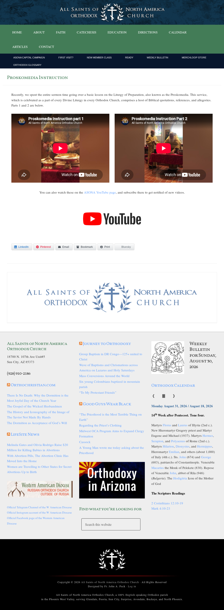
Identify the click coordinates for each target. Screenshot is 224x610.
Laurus (182, 425)
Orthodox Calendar (173, 386)
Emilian (174, 451)
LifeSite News (25, 435)
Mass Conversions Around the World (104, 376)
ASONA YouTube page (100, 192)
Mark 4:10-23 (160, 508)
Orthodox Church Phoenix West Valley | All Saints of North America (112, 12)
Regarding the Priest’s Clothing (100, 425)
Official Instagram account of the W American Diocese (39, 512)
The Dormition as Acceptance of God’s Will (37, 423)
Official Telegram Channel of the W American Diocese (39, 507)
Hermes (208, 435)
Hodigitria (180, 478)
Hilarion (168, 446)
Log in (132, 586)
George (206, 457)
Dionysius (182, 446)
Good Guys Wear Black (107, 404)
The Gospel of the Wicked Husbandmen (34, 406)
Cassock (85, 442)
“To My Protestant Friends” (97, 392)
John (182, 457)
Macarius (157, 467)
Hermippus (204, 446)
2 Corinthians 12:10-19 (167, 503)
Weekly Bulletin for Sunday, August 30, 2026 (202, 356)
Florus (167, 425)
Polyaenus (178, 441)
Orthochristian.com (33, 385)
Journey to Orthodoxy (107, 344)
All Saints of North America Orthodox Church (110, 582)
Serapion (157, 441)
